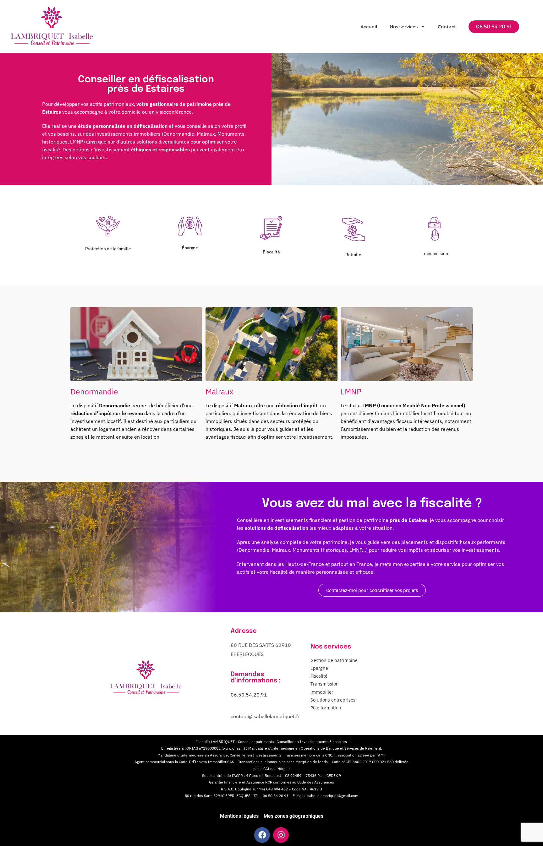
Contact (447, 27)
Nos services (404, 27)
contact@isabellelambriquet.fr (265, 716)
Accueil (368, 27)
